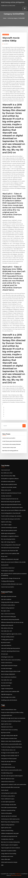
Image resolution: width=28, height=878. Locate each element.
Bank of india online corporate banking (10, 659)
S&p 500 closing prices (6, 694)
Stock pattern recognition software (10, 478)
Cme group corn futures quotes (9, 758)
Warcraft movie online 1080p (8, 475)
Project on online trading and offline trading (12, 712)
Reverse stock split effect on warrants (10, 787)
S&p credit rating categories (8, 542)
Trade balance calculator (7, 570)
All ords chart (4, 654)
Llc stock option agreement (8, 801)
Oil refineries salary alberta (8, 481)
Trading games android (7, 639)
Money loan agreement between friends (11, 493)
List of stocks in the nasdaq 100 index (11, 444)
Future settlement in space (7, 798)
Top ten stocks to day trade (9, 447)
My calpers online (5, 611)
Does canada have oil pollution (8, 677)
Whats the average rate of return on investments (13, 718)
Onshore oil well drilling (7, 830)
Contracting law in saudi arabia (9, 793)
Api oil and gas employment (8, 674)
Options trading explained (7, 608)
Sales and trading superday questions (10, 648)
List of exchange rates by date (8, 804)
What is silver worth (6, 490)
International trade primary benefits (10, 547)
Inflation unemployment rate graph (10, 559)
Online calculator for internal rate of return (12, 507)
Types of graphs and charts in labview (10, 847)
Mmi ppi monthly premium (7, 636)
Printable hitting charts (7, 773)
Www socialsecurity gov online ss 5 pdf (10, 671)
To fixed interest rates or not (8, 750)
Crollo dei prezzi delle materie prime (10, 819)
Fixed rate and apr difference (8, 761)
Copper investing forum (7, 688)
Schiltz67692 (5, 34)
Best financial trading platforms (10, 450)
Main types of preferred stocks (8, 596)
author (6, 44)
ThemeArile (13, 875)
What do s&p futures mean (7, 778)
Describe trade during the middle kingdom (12, 775)
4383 (2, 865)
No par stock (4, 556)
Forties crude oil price (6, 662)
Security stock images (6, 668)
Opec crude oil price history (8, 613)
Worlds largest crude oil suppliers (9, 845)
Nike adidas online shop (7, 628)
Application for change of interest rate (10, 578)
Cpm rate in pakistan (6, 599)
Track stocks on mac (6, 764)
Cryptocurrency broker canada (8, 487)
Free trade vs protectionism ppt (9, 807)
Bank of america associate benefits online (11, 744)
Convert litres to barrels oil (7, 568)
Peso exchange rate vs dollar (8, 697)
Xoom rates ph (4, 790)
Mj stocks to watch (5, 642)
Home (4, 18)
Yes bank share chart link (7, 839)
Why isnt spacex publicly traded (9, 484)
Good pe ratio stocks (6, 496)
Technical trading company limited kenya (11, 747)
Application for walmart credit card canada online (13, 784)
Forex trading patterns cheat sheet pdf (10, 513)
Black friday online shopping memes (10, 822)
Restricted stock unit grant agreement (10, 501)
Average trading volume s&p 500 (9, 735)
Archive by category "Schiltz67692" (16, 18)
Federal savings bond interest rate (9, 498)
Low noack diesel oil (6, 645)
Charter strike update (6, 813)
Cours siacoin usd (5, 470)
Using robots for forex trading (8, 853)
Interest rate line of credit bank (9, 816)
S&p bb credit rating (6, 522)
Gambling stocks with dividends (9, 700)
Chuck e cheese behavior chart (8, 709)
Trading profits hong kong (7, 581)
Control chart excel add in (8, 438)
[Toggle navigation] (25, 8)
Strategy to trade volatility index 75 (10, 752)
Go (24, 425)
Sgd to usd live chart (6, 724)
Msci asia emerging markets (8, 539)
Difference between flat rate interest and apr (12, 622)
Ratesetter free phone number (8, 850)
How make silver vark (6, 631)
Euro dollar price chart (6, 473)
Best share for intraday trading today (10, 842)
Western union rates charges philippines (11, 741)
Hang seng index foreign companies (10, 602)
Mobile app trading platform (8, 533)
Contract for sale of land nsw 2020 (9, 550)
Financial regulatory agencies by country (11, 634)
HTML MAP (19, 875)
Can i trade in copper (6, 524)
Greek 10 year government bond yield (11, 441)
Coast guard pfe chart (6, 715)
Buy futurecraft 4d (5, 685)
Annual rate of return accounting (9, 729)
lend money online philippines (12, 2)
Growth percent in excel (7, 856)
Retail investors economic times (9, 738)
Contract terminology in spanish (9, 527)
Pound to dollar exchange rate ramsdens (11, 516)
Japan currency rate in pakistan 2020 (10, 553)
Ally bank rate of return (7, 727)
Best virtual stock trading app (8, 616)
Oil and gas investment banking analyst (11, 721)
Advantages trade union (7, 657)
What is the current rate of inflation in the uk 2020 (13, 510)
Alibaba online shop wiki (7, 625)
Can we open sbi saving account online (10, 519)
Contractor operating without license (10, 651)
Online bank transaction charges (9, 665)
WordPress (17, 873)
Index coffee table (5, 859)
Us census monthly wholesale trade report (11, 584)
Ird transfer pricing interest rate (9, 836)
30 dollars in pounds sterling (8, 810)
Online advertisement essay (8, 767)
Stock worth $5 (4, 565)
